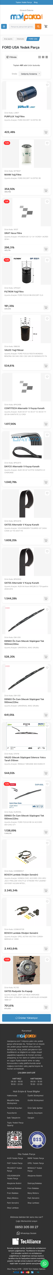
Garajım (31, 1118)
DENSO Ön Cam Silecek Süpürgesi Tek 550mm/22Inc (24, 701)
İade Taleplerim (13, 1118)
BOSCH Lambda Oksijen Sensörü (21, 874)
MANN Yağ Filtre (12, 174)
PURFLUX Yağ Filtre (14, 116)
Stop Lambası (33, 1203)
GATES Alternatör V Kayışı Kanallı (21, 524)
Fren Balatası (33, 1188)
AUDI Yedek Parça (15, 1158)
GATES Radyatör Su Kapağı (18, 991)
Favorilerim (12, 1113)
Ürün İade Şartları (35, 1108)
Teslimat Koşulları (14, 1108)
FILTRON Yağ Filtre (14, 291)
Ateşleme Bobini (35, 1175)
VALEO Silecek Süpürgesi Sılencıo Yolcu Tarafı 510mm (25, 759)
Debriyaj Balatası (35, 1183)
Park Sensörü (33, 1198)
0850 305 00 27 (26, 1227)
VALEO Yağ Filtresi (13, 350)
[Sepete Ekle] (46, 132)
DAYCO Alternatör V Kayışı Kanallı (21, 466)
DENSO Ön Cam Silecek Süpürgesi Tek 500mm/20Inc (24, 642)
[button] (4, 26)
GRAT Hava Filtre (13, 233)
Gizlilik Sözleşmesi (36, 1100)
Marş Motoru (33, 1193)
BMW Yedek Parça (36, 1158)
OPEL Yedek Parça (36, 1163)
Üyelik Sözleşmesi (35, 1095)
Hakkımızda (12, 1095)
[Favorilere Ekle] (47, 85)
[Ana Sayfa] (26, 17)
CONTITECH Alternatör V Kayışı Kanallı (24, 408)
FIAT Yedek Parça (14, 1163)
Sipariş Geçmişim (35, 1113)
